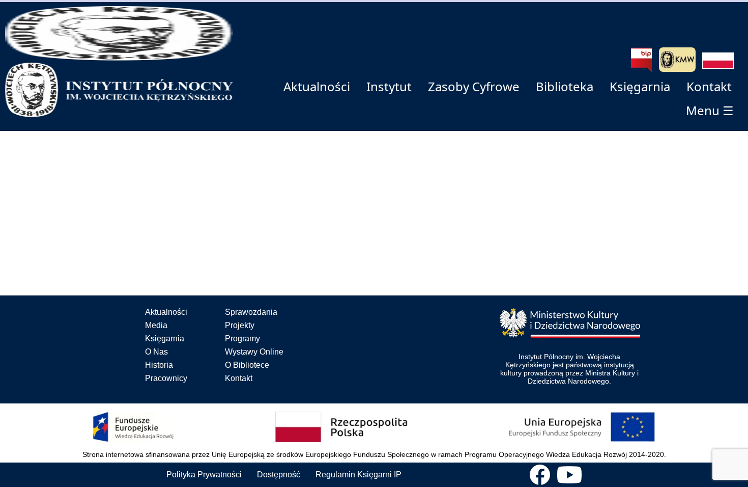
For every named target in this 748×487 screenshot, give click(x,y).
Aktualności (166, 312)
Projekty (239, 325)
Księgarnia (164, 338)
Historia (159, 365)
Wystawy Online (254, 351)
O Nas (156, 351)
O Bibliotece (247, 365)
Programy (242, 338)
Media (156, 325)
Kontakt (238, 378)
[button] (718, 60)
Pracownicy (166, 378)
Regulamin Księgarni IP (358, 474)
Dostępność (278, 474)
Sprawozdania (251, 312)
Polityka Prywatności (204, 474)
